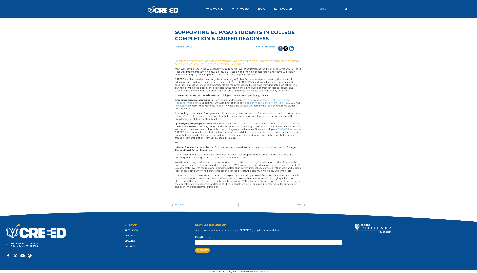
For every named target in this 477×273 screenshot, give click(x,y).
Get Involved (283, 9)
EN (321, 9)
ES (324, 9)
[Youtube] (22, 256)
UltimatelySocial (259, 271)
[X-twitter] (15, 256)
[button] (346, 9)
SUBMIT (202, 250)
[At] (30, 256)
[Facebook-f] (8, 256)
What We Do (240, 9)
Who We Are (214, 9)
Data (261, 9)
